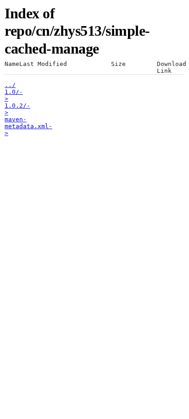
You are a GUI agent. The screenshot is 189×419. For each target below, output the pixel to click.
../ (10, 85)
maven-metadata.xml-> (28, 126)
